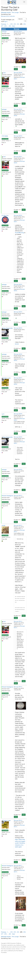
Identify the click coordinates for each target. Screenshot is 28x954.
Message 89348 (18, 72)
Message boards (6, 12)
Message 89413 (18, 525)
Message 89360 (18, 437)
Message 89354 (18, 312)
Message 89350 (18, 136)
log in (5, 21)
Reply (23, 67)
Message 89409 (18, 469)
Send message (5, 38)
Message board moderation (8, 16)
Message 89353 (18, 284)
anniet (3, 525)
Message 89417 (18, 865)
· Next (13, 26)
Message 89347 (18, 31)
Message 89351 (18, 156)
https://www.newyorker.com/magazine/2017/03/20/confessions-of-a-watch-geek (20, 843)
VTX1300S (5, 136)
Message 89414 (18, 621)
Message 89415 (18, 686)
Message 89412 (18, 495)
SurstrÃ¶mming (19, 232)
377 (2, 26)
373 (15, 24)
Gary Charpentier (8, 328)
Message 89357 (18, 378)
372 (11, 24)
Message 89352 (18, 215)
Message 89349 (18, 109)
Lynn (3, 414)
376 (24, 24)
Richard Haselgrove (7, 496)
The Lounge (15, 12)
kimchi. (17, 344)
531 (10, 26)
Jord (4, 73)
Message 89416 (18, 820)
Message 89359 (18, 413)
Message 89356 (18, 354)
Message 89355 (18, 328)
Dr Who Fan (5, 215)
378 (5, 26)
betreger (4, 32)
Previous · (4, 24)
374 (18, 24)
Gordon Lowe (7, 378)
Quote (16, 69)
